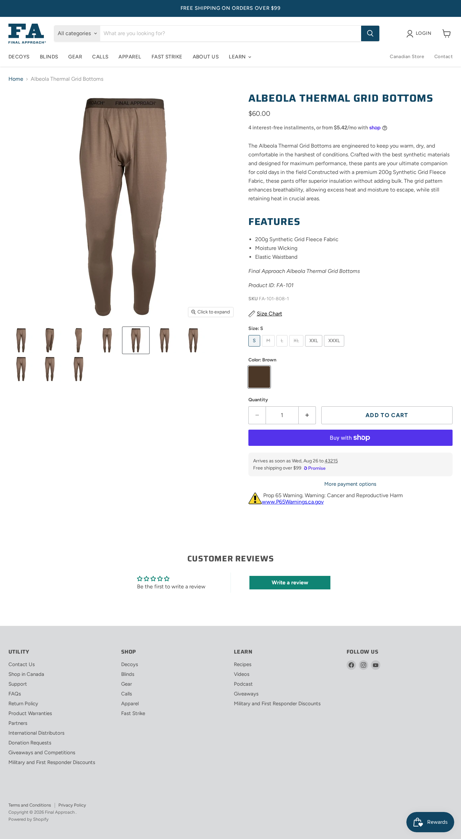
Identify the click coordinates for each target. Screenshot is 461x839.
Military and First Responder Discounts (51, 762)
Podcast (243, 684)
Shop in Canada (26, 674)
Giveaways (246, 694)
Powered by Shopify (28, 819)
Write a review (290, 582)
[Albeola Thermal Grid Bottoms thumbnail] (21, 340)
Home (15, 79)
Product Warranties (30, 713)
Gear (75, 57)
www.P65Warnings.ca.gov (293, 502)
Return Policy (23, 704)
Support (17, 684)
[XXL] (314, 348)
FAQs (14, 694)
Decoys (19, 57)
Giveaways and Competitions (41, 752)
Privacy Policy (72, 805)
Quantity (258, 400)
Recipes (242, 664)
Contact (443, 56)
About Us (206, 57)
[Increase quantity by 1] (307, 415)
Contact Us (21, 664)
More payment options (350, 484)
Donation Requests (29, 743)
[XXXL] (335, 348)
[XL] (297, 348)
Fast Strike (167, 57)
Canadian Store (407, 56)
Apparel (129, 57)
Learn (238, 57)
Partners (17, 723)
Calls (100, 57)
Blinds (49, 57)
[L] (282, 348)
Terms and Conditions (29, 805)
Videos (241, 674)
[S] (255, 348)
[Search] (370, 33)
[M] (269, 348)
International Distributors (36, 733)
